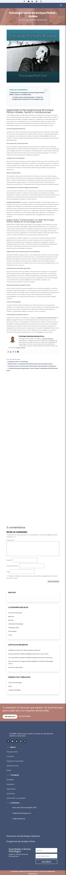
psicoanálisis (44, 136)
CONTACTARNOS (25, 716)
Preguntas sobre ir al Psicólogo (18, 361)
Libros (10, 686)
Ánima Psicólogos (48, 338)
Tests (10, 635)
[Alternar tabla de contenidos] (45, 90)
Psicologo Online (13, 627)
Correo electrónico (13, 566)
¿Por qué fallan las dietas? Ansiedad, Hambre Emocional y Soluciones (30, 517)
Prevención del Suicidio (15, 667)
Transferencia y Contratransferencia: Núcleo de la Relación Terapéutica (32, 366)
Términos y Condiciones (14, 829)
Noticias (10, 620)
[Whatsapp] (8, 352)
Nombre (9, 560)
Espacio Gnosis (20, 348)
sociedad (39, 332)
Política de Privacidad (13, 824)
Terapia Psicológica (14, 690)
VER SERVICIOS (10, 717)
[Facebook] (13, 352)
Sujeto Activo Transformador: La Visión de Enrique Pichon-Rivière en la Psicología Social (27, 98)
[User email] (18, 352)
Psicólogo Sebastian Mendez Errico (34, 20)
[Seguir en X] (41, 1)
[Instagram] (15, 352)
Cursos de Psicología (15, 613)
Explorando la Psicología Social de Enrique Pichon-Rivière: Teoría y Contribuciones (27, 93)
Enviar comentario (53, 581)
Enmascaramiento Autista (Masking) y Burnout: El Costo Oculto (32, 475)
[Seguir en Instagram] (37, 1)
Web (8, 572)
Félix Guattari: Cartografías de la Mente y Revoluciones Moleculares (30, 364)
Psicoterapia (12, 631)
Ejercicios (11, 616)
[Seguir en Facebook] (25, 1)
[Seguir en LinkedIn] (32, 1)
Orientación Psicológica (15, 624)
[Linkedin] (11, 352)
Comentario (11, 540)
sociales (40, 117)
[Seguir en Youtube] (28, 1)
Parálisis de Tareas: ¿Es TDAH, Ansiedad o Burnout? (27, 433)
